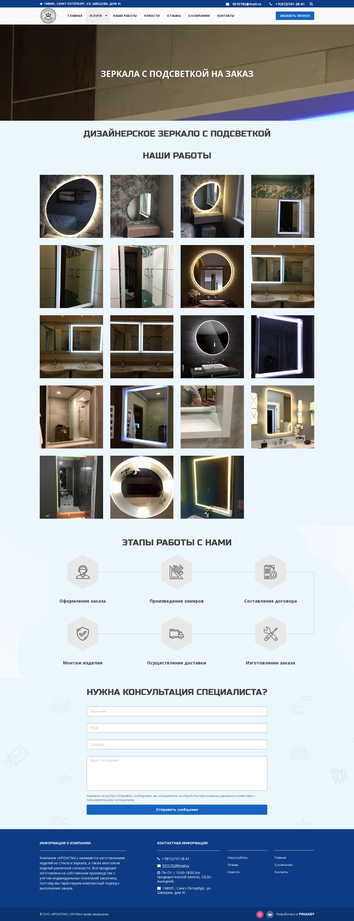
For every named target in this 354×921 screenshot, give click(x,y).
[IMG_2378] (212, 416)
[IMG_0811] (71, 346)
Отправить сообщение (177, 809)
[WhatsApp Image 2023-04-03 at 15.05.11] (71, 206)
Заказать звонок (295, 16)
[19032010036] (142, 487)
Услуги (95, 16)
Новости (152, 16)
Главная (75, 16)
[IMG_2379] (142, 416)
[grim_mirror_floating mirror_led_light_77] (212, 276)
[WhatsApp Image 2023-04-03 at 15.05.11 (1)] (212, 206)
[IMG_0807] (71, 276)
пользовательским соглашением (110, 800)
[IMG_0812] (142, 346)
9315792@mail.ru (175, 865)
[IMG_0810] (283, 276)
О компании (199, 16)
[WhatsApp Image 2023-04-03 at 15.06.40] (71, 487)
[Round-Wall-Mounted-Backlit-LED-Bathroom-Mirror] (212, 346)
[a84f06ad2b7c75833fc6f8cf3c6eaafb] (212, 487)
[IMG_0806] (283, 206)
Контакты (226, 16)
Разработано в (287, 914)
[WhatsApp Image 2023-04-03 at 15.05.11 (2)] (142, 206)
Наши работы (125, 16)
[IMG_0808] (142, 276)
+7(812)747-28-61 (176, 858)
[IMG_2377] (71, 416)
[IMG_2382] (283, 346)
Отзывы (174, 16)
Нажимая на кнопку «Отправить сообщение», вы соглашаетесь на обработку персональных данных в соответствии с (171, 798)
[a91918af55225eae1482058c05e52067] (283, 416)
